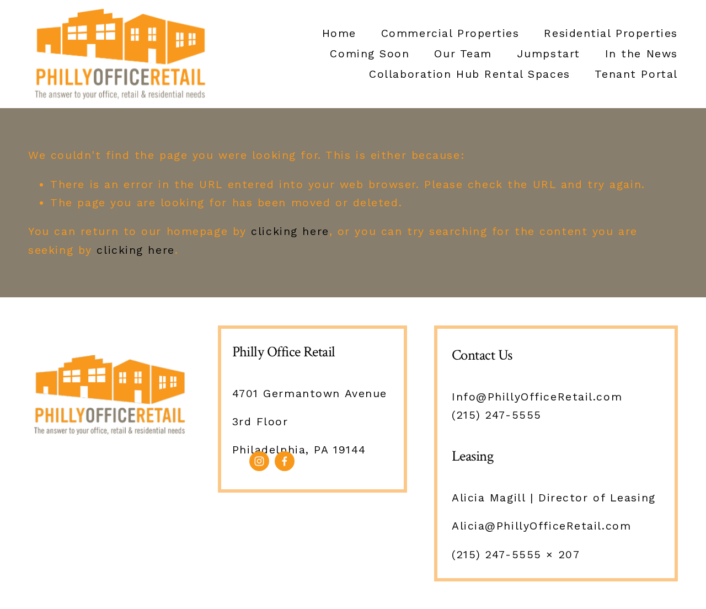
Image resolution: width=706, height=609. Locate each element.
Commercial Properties (450, 33)
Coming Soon (369, 53)
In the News (641, 53)
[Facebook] (285, 461)
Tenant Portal (636, 74)
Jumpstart (548, 53)
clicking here (290, 231)
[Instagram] (259, 461)
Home (339, 33)
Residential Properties (610, 33)
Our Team (463, 53)
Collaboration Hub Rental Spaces (469, 74)
